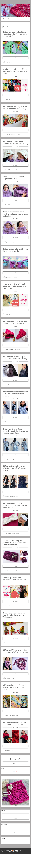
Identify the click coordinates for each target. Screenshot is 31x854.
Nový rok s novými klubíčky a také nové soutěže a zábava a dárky (15, 71)
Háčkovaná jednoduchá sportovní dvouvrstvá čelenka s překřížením (15, 505)
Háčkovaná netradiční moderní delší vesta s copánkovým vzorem (15, 393)
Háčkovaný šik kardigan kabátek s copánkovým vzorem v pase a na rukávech (15, 431)
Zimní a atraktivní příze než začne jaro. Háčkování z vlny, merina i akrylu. (14, 286)
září (14, 842)
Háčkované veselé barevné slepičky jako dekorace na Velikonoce (14, 615)
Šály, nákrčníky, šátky (9, 204)
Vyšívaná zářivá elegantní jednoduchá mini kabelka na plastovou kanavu (14, 542)
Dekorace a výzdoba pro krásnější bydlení (13, 349)
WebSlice (17, 850)
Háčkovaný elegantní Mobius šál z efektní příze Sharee (15, 723)
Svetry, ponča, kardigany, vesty (11, 421)
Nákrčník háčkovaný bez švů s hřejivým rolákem (15, 177)
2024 (17, 842)
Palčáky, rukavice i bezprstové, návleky (13, 134)
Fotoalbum (15, 805)
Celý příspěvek (15, 57)
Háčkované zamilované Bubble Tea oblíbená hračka (15, 250)
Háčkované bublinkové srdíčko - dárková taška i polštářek (15, 322)
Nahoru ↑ (18, 851)
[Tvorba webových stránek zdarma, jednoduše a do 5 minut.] (12, 850)
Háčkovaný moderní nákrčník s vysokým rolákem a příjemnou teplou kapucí (15, 214)
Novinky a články (8, 62)
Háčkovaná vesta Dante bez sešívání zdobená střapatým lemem (14, 468)
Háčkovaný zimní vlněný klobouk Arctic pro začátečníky (15, 142)
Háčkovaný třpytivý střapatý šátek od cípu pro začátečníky (15, 357)
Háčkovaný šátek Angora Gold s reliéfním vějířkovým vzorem (15, 651)
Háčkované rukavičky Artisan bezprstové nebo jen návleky (15, 107)
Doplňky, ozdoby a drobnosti (11, 277)
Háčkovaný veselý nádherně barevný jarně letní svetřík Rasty (14, 687)
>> (27, 842)
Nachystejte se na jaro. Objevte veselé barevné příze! (15, 579)
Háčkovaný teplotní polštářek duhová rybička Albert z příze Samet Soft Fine (15, 34)
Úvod (3, 18)
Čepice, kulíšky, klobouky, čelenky (12, 169)
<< (3, 842)
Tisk (22, 850)
